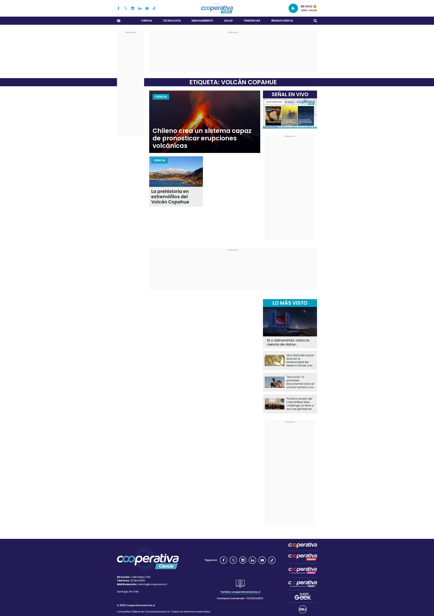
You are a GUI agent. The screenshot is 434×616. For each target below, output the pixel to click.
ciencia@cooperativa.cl (152, 584)
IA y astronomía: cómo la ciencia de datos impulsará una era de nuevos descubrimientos (288, 342)
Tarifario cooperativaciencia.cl (240, 592)
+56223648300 (254, 598)
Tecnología (172, 21)
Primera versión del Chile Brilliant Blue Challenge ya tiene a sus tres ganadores (300, 404)
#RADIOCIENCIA (282, 21)
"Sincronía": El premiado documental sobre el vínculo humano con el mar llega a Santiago (300, 382)
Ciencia (146, 21)
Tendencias (252, 21)
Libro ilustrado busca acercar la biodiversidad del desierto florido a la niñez (300, 360)
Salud (228, 21)
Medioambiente (202, 21)
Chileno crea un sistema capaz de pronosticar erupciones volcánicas (202, 138)
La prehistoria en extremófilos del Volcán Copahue (170, 197)
